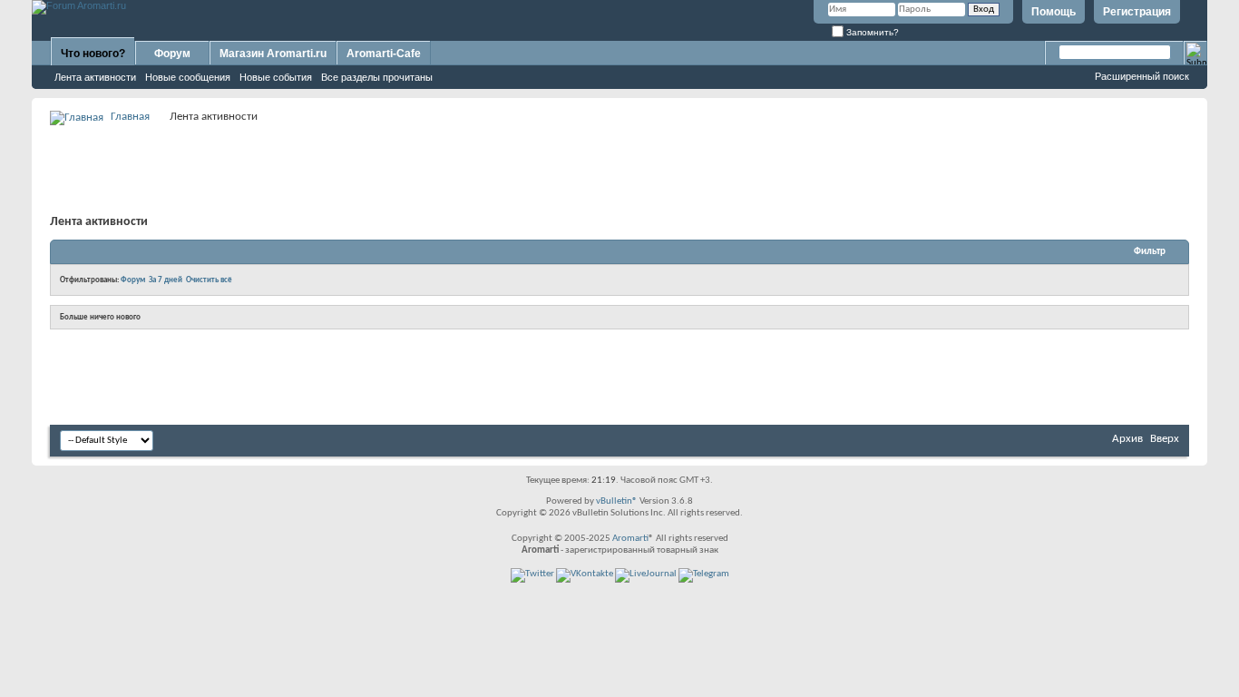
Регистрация (1137, 11)
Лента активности (95, 77)
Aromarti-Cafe (383, 53)
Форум (172, 53)
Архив (1127, 439)
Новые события (275, 77)
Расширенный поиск (1142, 76)
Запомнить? (871, 32)
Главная (130, 117)
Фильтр (1150, 252)
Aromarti (630, 539)
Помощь (1053, 11)
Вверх (1164, 439)
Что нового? (93, 53)
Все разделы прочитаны (377, 77)
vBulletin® (617, 501)
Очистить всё (209, 280)
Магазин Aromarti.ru (273, 53)
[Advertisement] (619, 169)
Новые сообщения (187, 77)
